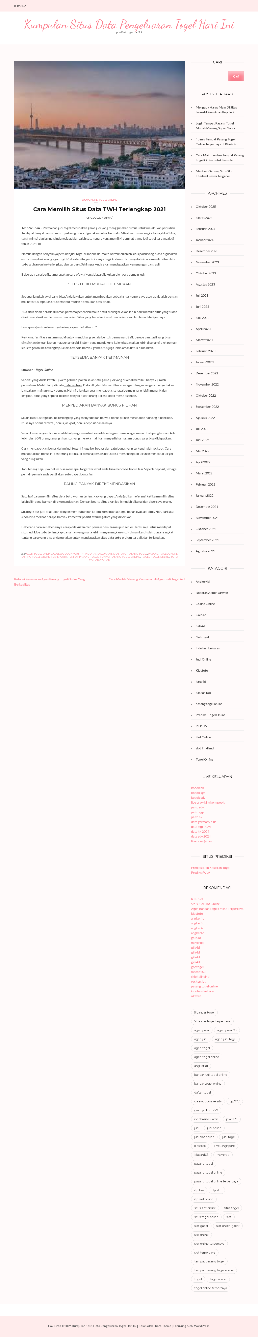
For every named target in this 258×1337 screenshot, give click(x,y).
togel (145, 556)
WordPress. (202, 1326)
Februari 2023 (205, 351)
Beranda (20, 5)
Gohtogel (202, 637)
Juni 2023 (202, 306)
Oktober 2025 (206, 206)
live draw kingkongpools (208, 802)
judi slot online (204, 1137)
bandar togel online (208, 1083)
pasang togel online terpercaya (44, 556)
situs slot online (205, 1208)
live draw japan (201, 841)
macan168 (198, 972)
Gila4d (200, 626)
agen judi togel (225, 1039)
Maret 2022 (204, 473)
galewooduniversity (68, 553)
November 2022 (207, 384)
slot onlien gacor (227, 1226)
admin (107, 217)
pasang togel (137, 553)
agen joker (201, 1030)
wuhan (105, 559)
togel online (160, 556)
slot (228, 1217)
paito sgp (197, 812)
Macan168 (203, 692)
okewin (196, 996)
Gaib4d (201, 615)
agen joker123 (227, 1030)
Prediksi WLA (200, 872)
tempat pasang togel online (120, 556)
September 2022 (207, 406)
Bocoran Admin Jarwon (212, 592)
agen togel (202, 1048)
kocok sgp (198, 792)
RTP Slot (197, 899)
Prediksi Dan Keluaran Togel (210, 867)
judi (196, 1128)
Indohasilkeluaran (208, 648)
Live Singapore (224, 1146)
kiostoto (40, 532)
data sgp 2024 (201, 826)
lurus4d (201, 681)
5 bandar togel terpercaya (212, 1021)
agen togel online (39, 553)
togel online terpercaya (210, 1288)
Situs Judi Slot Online (205, 904)
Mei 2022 (202, 451)
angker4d (197, 918)
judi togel (228, 1137)
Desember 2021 (207, 506)
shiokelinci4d (200, 976)
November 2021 (207, 517)
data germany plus (203, 822)
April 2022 (203, 462)
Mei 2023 (202, 317)
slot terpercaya (204, 1252)
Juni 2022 (202, 440)
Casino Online (205, 604)
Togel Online (108, 199)
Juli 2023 (202, 295)
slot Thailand (205, 748)
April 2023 (203, 329)
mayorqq (197, 942)
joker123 (231, 1119)
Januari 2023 (204, 362)
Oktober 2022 (206, 395)
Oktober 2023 (206, 273)
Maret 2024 (204, 217)
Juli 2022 (202, 429)
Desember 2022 (207, 373)
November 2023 (207, 262)
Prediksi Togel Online (210, 715)
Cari (236, 76)
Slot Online (203, 737)
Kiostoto (202, 670)
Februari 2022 (205, 484)
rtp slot (217, 1190)
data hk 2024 (200, 831)
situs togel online (206, 1217)
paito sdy (197, 807)
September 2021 (207, 540)
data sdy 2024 (201, 836)
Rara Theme (163, 1326)
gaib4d (196, 938)
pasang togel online (163, 553)
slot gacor (201, 1226)
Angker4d (203, 581)
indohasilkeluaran (98, 553)
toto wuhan (73, 385)
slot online (201, 1235)
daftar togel (202, 1092)
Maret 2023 (204, 340)
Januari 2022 (204, 495)
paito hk (196, 817)
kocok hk (197, 788)
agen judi (200, 1039)
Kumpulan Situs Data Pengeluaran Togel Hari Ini (129, 24)
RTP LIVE (202, 726)
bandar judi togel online (210, 1075)
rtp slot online (203, 1199)
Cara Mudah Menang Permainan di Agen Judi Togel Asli (147, 579)
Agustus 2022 (205, 417)
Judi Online (90, 199)
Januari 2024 (204, 240)
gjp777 (235, 1101)
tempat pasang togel (83, 556)
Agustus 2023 (205, 284)
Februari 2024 (205, 229)
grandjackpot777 (206, 1110)
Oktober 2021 (206, 529)
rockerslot (198, 981)
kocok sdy (198, 797)
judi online (214, 1128)
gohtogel (197, 967)
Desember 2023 (207, 251)
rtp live (199, 1190)
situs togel (231, 1208)
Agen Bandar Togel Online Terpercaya (217, 908)
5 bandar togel (204, 1012)
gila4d (195, 947)
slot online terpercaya (209, 1243)
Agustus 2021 (205, 551)
